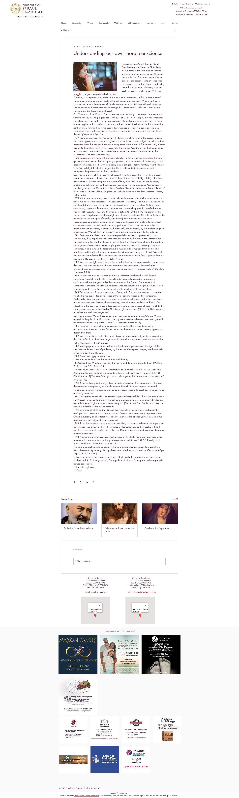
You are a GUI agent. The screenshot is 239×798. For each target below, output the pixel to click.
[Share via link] (93, 482)
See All (175, 499)
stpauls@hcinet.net (98, 592)
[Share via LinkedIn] (87, 482)
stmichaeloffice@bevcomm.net (144, 592)
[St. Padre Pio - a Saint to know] (79, 513)
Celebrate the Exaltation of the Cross (119, 530)
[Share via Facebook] (74, 482)
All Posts (65, 30)
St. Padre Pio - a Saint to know (79, 528)
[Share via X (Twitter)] (81, 482)
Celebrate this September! (157, 528)
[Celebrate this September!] (160, 513)
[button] (76, 23)
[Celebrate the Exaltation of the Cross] (120, 513)
